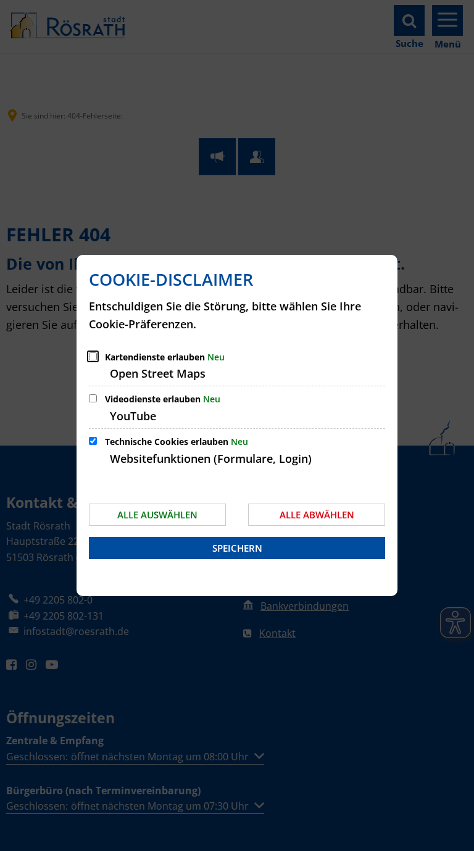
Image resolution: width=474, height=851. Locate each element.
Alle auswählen (157, 515)
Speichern (237, 548)
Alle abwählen (317, 515)
